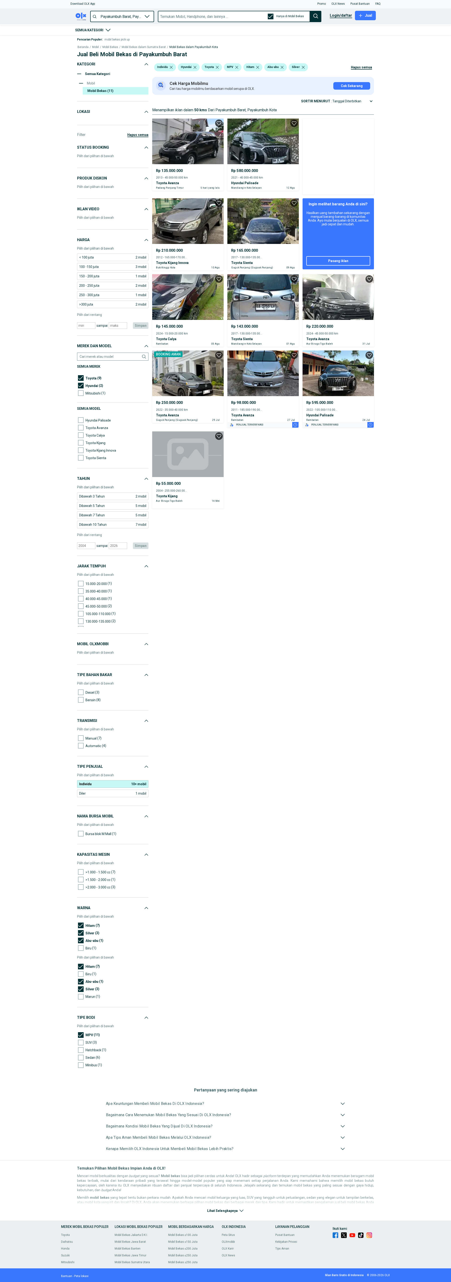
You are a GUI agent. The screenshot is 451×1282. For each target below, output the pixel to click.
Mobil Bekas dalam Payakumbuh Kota (193, 47)
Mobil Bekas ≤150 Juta (183, 1241)
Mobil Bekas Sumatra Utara (132, 1262)
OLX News (228, 1255)
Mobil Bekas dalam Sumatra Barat (144, 47)
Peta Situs (228, 1235)
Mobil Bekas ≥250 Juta (183, 1262)
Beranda (83, 47)
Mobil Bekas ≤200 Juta (183, 1248)
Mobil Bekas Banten (127, 1248)
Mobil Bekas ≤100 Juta (183, 1235)
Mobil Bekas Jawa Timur (130, 1255)
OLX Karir (228, 1248)
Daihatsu (67, 1241)
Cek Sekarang (352, 86)
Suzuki (65, 1255)
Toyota (65, 1235)
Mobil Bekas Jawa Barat (130, 1241)
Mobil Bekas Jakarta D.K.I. (131, 1235)
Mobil (95, 47)
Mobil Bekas (110, 47)
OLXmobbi (228, 1241)
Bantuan (66, 1276)
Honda (65, 1248)
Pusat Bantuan (285, 1235)
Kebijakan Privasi (286, 1241)
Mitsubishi (67, 1262)
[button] (82, 4)
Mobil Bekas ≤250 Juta (183, 1255)
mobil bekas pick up (117, 39)
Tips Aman (282, 1248)
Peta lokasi (81, 1276)
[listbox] (171, 67)
